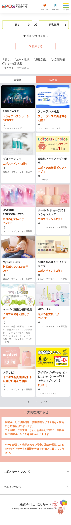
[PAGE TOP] (59, 506)
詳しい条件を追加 (37, 35)
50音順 (53, 79)
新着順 (18, 79)
